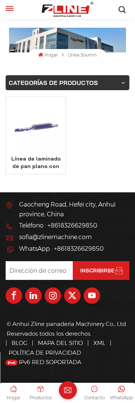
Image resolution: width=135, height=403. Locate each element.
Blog (19, 342)
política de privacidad (45, 352)
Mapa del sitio (61, 342)
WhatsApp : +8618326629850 (61, 248)
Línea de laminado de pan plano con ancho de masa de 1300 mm (36, 162)
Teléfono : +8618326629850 (58, 225)
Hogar (51, 55)
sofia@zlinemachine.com (55, 237)
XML (99, 342)
